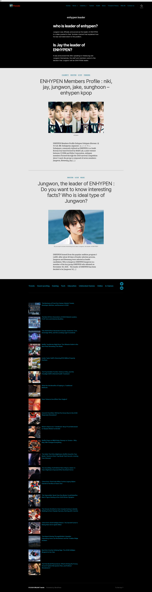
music (82, 177)
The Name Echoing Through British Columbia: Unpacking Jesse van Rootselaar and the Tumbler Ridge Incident (60, 538)
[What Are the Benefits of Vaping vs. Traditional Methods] (34, 391)
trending (87, 75)
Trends (31, 286)
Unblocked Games (87, 286)
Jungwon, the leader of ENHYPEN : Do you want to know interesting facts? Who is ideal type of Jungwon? (76, 192)
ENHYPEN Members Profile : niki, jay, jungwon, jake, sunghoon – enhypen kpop (76, 87)
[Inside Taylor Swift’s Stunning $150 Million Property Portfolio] (34, 363)
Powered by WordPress (53, 587)
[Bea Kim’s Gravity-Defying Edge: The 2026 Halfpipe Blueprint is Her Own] (34, 555)
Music (104, 6)
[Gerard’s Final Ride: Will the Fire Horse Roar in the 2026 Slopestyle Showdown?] (34, 418)
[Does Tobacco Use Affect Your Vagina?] (34, 404)
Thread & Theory (113, 6)
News (74, 6)
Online (100, 286)
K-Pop (80, 75)
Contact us (130, 6)
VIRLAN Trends (39, 587)
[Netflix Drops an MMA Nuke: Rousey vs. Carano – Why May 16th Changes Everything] (34, 446)
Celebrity (83, 6)
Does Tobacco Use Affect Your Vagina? (54, 399)
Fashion (91, 6)
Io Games (109, 286)
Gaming (55, 286)
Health (98, 6)
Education (72, 286)
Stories (68, 6)
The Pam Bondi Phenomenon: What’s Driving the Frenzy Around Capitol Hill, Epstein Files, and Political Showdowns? (60, 566)
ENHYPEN (73, 75)
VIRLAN (122, 6)
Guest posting (43, 286)
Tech (63, 286)
